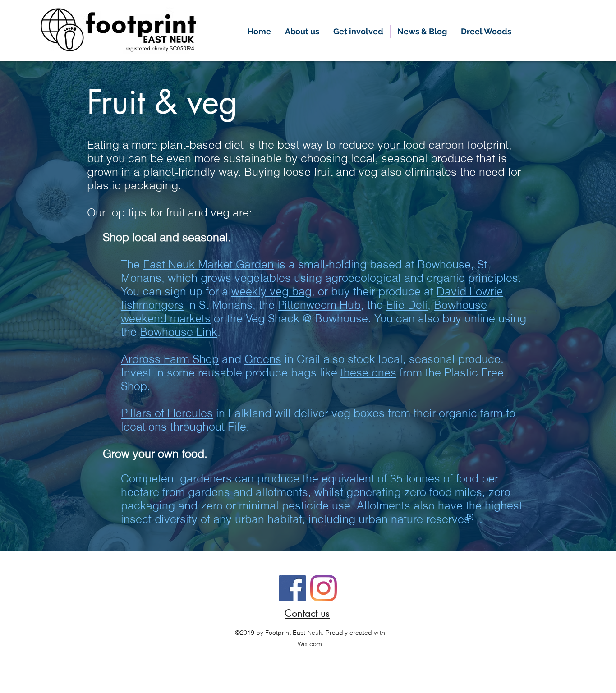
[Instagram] (323, 588)
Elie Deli (407, 305)
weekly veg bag (271, 291)
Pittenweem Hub (319, 305)
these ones (368, 372)
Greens (262, 359)
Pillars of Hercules (167, 413)
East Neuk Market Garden (208, 264)
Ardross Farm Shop (170, 359)
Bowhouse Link (178, 332)
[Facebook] (292, 588)
